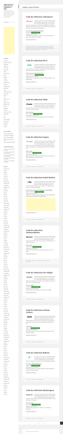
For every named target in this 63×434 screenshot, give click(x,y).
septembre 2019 (6, 297)
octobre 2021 (6, 251)
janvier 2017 (6, 355)
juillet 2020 (6, 278)
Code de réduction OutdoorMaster (34, 231)
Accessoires (6, 60)
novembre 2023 (6, 205)
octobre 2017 (6, 339)
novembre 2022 (6, 227)
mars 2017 (5, 352)
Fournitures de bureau (8, 91)
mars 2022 (5, 242)
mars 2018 (5, 330)
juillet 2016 (6, 365)
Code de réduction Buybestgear (40, 390)
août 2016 (5, 363)
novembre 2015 (6, 379)
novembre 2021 (6, 249)
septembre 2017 (6, 341)
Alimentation (6, 64)
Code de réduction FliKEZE (8, 133)
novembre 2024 (6, 183)
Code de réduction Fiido (37, 99)
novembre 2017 (6, 337)
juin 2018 (5, 324)
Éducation (5, 84)
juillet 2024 (6, 190)
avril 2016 (5, 370)
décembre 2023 (6, 203)
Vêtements (5, 124)
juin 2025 (5, 170)
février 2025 (6, 178)
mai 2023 (5, 216)
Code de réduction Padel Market (40, 177)
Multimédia (6, 108)
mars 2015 (5, 394)
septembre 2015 (6, 383)
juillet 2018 (6, 322)
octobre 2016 (6, 359)
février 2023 (6, 222)
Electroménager (6, 86)
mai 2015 (5, 390)
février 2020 (6, 288)
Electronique (6, 88)
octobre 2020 (6, 273)
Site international (7, 119)
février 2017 (6, 354)
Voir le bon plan (39, 191)
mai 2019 (5, 304)
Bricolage (5, 77)
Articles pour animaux (37, 49)
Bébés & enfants (6, 73)
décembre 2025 (6, 168)
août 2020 (5, 277)
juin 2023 (5, 214)
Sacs (4, 115)
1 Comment (44, 49)
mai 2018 (5, 326)
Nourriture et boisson (7, 112)
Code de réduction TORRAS (8, 137)
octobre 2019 (6, 295)
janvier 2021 (6, 267)
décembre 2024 (6, 181)
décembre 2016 (6, 357)
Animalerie (6, 66)
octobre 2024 (6, 185)
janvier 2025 (6, 179)
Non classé (5, 110)
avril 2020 (5, 284)
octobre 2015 (6, 381)
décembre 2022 (6, 225)
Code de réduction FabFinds (8, 135)
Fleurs (5, 90)
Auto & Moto (6, 68)
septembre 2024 (6, 187)
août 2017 (5, 343)
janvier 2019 (6, 311)
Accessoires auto (30, 49)
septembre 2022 (6, 231)
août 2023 (5, 211)
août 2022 (5, 233)
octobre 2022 (6, 229)
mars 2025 (5, 176)
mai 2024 (5, 194)
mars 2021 (5, 264)
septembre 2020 (6, 275)
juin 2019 (5, 302)
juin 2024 (5, 192)
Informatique (6, 93)
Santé (5, 117)
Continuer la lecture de (31, 39)
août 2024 (5, 189)
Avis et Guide (6, 69)
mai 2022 (5, 238)
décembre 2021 (6, 247)
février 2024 (6, 200)
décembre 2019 (6, 291)
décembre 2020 (6, 269)
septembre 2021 (6, 253)
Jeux (4, 97)
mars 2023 (5, 220)
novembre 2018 (6, 315)
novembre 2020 (6, 271)
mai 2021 (5, 260)
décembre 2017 (6, 335)
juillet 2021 (6, 256)
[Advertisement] (9, 40)
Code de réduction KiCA (36, 60)
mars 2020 (5, 286)
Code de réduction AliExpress (39, 17)
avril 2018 (5, 328)
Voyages (5, 126)
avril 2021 (5, 262)
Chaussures (6, 80)
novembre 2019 (6, 293)
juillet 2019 (6, 300)
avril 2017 (5, 350)
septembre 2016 (6, 361)
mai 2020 (5, 282)
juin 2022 (5, 236)
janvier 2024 (6, 201)
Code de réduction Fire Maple (39, 272)
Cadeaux (5, 79)
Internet (5, 95)
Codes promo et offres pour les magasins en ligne (8, 7)
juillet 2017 (6, 344)
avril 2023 (5, 218)
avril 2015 (5, 392)
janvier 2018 (6, 333)
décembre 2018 (6, 313)
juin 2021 (5, 258)
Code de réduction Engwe (37, 137)
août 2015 (5, 385)
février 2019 (6, 310)
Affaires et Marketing (7, 62)
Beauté (5, 71)
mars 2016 (5, 372)
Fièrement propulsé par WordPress (32, 431)
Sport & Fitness (6, 121)
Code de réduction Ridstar (38, 352)
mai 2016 (5, 368)
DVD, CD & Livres (7, 82)
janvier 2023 (6, 223)
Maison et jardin (6, 102)
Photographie (6, 113)
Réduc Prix (34, 46)
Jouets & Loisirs (6, 99)
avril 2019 (5, 306)
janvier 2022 (6, 245)
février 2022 (6, 244)
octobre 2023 (6, 207)
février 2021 (6, 266)
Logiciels (5, 101)
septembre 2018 (6, 319)
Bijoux (5, 75)
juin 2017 (5, 346)
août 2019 (5, 299)
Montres (5, 106)
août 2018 (5, 321)
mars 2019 (5, 308)
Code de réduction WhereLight (9, 142)
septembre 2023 (6, 209)
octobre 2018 (6, 317)
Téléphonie (6, 123)
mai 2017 (5, 348)
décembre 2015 (6, 377)
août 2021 (5, 255)
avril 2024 (5, 196)
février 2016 (6, 374)
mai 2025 (5, 172)
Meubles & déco (6, 104)
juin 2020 (5, 280)
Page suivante (61, 423)
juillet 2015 (6, 386)
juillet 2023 (6, 212)
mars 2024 (5, 198)
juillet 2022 (6, 234)
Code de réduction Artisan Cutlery (38, 311)
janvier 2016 (6, 375)
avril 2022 (5, 240)
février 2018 (6, 332)
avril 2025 (5, 174)
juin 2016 (5, 366)
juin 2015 (5, 388)
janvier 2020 (6, 289)
